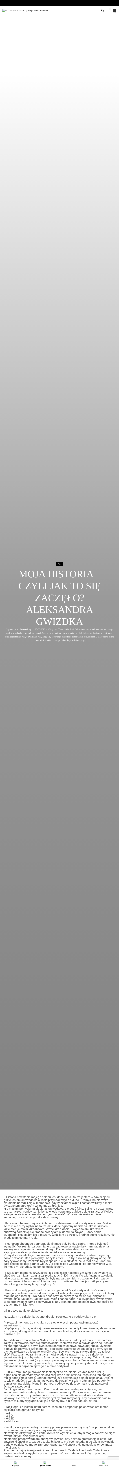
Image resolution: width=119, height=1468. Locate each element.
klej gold (46, 637)
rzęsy (7, 637)
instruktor (108, 633)
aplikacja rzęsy (96, 633)
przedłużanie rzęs (43, 633)
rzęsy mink (39, 640)
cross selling (29, 633)
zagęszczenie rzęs (17, 637)
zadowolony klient (106, 637)
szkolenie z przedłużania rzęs (74, 637)
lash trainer (84, 633)
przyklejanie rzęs (33, 637)
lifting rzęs (52, 629)
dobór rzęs (56, 637)
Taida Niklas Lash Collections (71, 629)
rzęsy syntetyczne (70, 633)
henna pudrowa (92, 629)
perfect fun (56, 633)
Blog (59, 564)
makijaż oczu (51, 640)
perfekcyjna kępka (14, 633)
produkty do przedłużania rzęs (71, 640)
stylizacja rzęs (106, 629)
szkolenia (92, 637)
